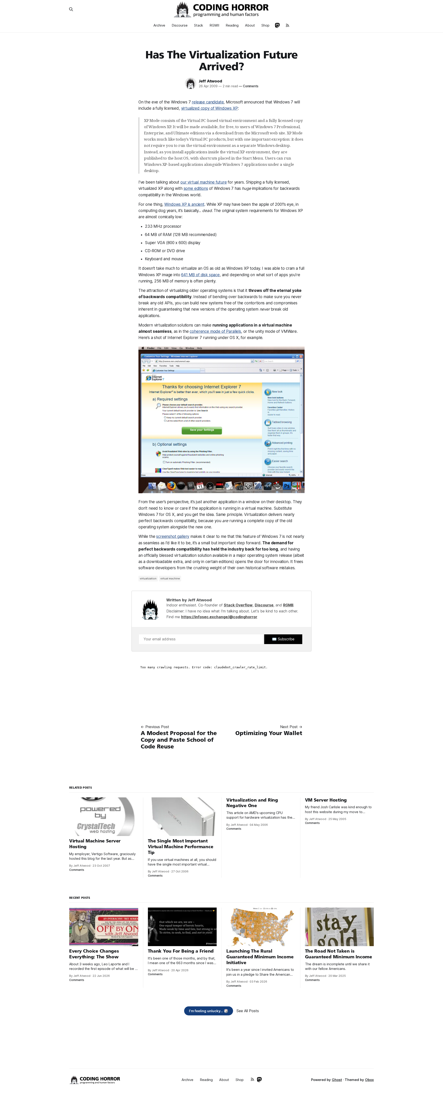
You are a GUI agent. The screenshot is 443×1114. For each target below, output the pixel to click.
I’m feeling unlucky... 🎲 (208, 1011)
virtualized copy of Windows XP (209, 108)
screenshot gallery (172, 536)
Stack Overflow (238, 605)
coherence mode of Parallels (215, 331)
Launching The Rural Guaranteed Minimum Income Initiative (259, 956)
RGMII (214, 25)
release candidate (208, 102)
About (250, 25)
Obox (369, 1080)
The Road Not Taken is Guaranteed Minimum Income (338, 954)
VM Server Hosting (326, 800)
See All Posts (247, 1010)
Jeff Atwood (210, 81)
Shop (265, 25)
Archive (159, 25)
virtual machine (170, 578)
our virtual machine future (203, 182)
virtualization (148, 578)
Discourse (180, 25)
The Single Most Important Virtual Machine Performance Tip (180, 846)
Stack (198, 25)
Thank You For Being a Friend (181, 951)
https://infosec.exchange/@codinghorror (219, 617)
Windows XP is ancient (184, 204)
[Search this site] (71, 9)
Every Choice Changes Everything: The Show (94, 954)
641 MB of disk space (200, 274)
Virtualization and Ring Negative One (252, 802)
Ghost (337, 1080)
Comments (248, 86)
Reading (232, 25)
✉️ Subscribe (283, 639)
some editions (196, 188)
